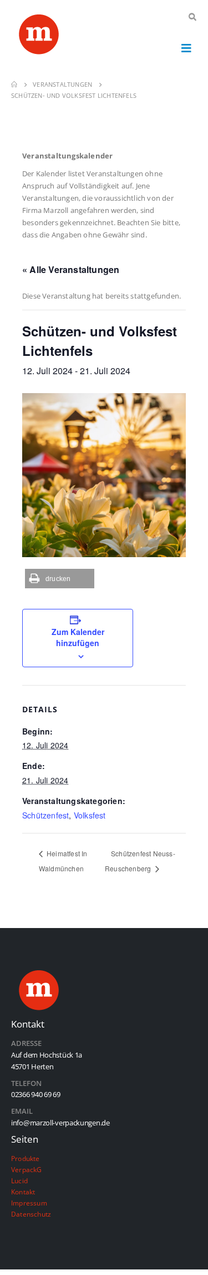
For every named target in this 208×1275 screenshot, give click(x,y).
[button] (59, 578)
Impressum (29, 1202)
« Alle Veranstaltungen (70, 269)
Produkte (25, 1158)
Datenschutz (31, 1213)
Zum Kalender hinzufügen (78, 637)
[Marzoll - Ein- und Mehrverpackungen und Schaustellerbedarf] (39, 36)
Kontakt (23, 1191)
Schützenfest (45, 815)
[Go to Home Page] (14, 84)
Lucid (19, 1180)
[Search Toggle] (192, 17)
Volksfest (90, 815)
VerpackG (26, 1169)
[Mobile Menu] (186, 47)
